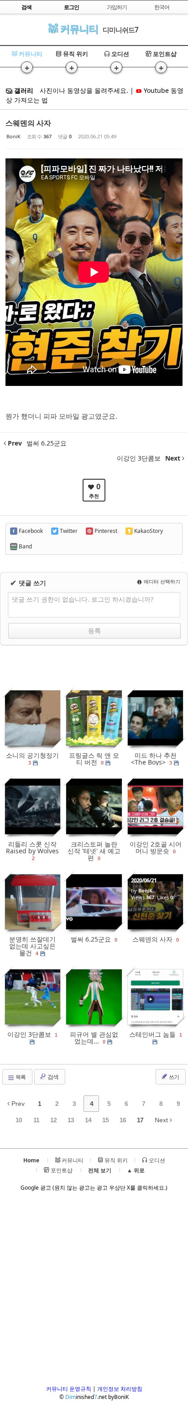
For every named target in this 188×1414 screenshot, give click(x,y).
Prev (17, 1103)
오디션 (119, 54)
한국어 (161, 7)
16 (123, 1120)
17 (140, 1120)
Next (162, 1120)
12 (53, 1120)
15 (105, 1120)
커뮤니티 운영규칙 (68, 1389)
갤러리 (22, 90)
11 (36, 1120)
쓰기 (173, 1077)
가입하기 (117, 7)
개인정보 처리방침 (119, 1389)
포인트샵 (164, 54)
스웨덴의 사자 (28, 123)
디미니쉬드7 (120, 29)
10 (19, 1120)
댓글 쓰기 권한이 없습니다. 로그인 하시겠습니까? (82, 599)
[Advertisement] (94, 1291)
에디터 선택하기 (161, 581)
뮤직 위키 (75, 54)
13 (71, 1120)
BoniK (13, 136)
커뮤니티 (77, 28)
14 (88, 1120)
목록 (20, 1077)
